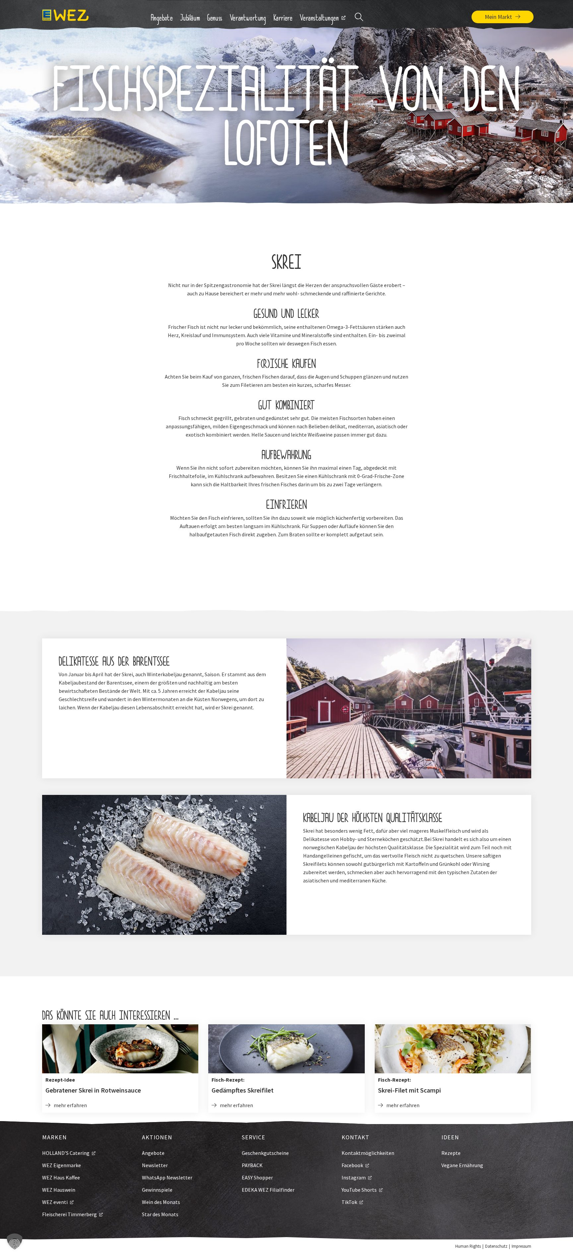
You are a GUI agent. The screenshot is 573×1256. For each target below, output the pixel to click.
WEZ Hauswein (58, 1189)
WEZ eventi (55, 1202)
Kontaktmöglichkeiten (368, 1153)
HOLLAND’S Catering (66, 1153)
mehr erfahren (70, 1105)
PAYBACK (252, 1165)
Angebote (153, 1153)
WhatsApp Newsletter (167, 1177)
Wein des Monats (161, 1202)
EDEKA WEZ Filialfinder (268, 1189)
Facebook (352, 1165)
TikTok (349, 1202)
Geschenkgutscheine (265, 1153)
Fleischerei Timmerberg (69, 1214)
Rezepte (451, 1153)
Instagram (354, 1177)
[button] (14, 1241)
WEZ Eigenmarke (61, 1165)
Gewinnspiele (157, 1189)
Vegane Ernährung (462, 1165)
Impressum (521, 1246)
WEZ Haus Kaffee (61, 1177)
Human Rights (468, 1246)
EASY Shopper (257, 1177)
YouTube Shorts (359, 1189)
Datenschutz (496, 1246)
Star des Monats (160, 1214)
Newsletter (155, 1165)
